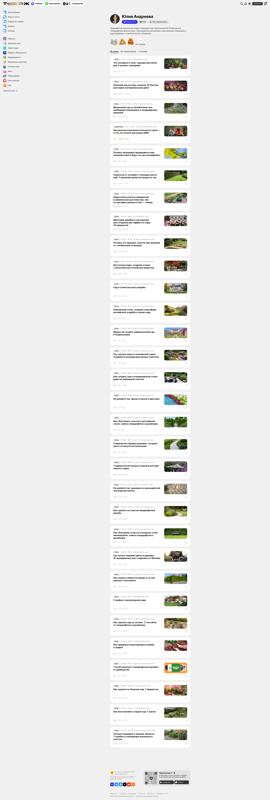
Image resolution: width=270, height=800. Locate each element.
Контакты (151, 793)
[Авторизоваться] (265, 3)
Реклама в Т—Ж (162, 793)
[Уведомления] (245, 3)
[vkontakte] (120, 784)
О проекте (142, 793)
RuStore (180, 782)
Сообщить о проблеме (127, 793)
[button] (143, 22)
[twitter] (125, 784)
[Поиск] (241, 3)
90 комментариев (128, 51)
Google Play (166, 782)
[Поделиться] (186, 72)
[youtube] (129, 784)
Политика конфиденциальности (122, 796)
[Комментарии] (118, 430)
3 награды (143, 51)
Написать (257, 3)
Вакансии (113, 793)
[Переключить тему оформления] (249, 3)
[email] (112, 784)
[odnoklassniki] (133, 784)
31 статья (114, 51)
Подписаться (131, 22)
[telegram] (116, 784)
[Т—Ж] (16, 3)
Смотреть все (9, 91)
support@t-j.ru (123, 774)
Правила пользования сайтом (147, 796)
